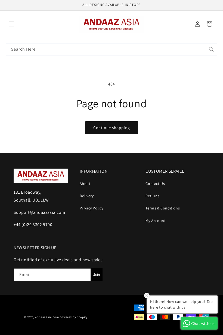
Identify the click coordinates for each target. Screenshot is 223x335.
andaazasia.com (47, 317)
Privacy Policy (91, 208)
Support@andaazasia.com (39, 212)
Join (96, 275)
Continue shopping (111, 127)
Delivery (87, 195)
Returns (152, 195)
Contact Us (155, 183)
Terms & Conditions (162, 208)
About (85, 183)
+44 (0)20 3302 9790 (33, 224)
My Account (155, 220)
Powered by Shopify (74, 317)
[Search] (211, 49)
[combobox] (111, 49)
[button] (11, 24)
